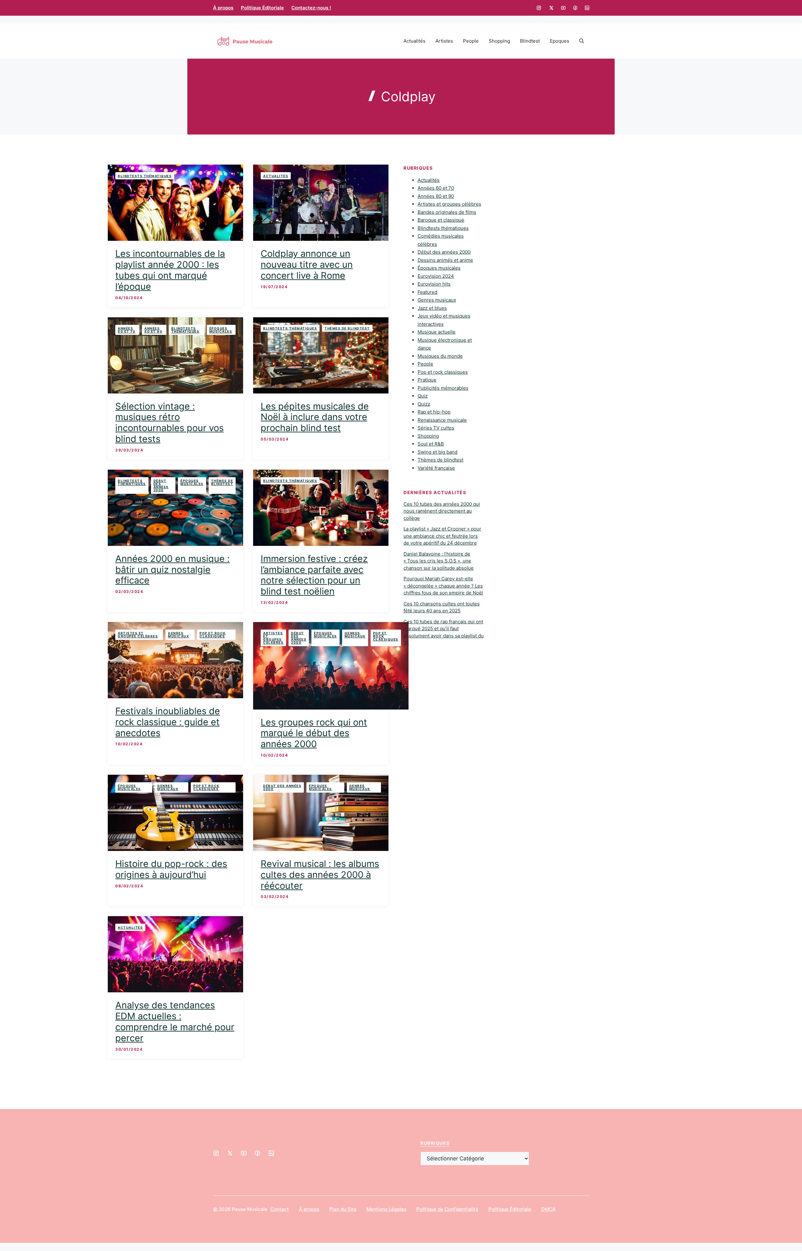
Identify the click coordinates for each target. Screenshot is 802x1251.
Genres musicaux (178, 634)
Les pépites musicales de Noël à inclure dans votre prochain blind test (315, 417)
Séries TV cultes (436, 428)
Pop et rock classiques (213, 634)
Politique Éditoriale (262, 8)
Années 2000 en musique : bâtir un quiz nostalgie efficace (172, 569)
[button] (581, 41)
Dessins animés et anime (445, 260)
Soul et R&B (431, 444)
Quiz (423, 396)
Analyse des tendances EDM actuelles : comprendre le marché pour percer (174, 1021)
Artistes (444, 41)
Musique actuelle (437, 332)
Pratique (427, 380)
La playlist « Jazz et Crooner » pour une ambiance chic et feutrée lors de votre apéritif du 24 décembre (442, 536)
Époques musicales (220, 329)
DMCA (548, 1209)
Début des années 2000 (161, 485)
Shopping (499, 41)
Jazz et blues (432, 308)
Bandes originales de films (447, 212)
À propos (223, 8)
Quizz (424, 404)
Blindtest (530, 41)
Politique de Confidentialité (447, 1209)
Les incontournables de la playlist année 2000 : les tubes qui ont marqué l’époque (170, 270)
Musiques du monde (440, 356)
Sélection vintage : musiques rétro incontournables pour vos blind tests (169, 422)
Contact (279, 1209)
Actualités (414, 41)
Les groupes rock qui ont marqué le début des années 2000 (314, 733)
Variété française (436, 468)
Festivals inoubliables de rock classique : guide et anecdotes (167, 721)
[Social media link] (538, 7)
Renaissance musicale (442, 420)
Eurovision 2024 (436, 276)
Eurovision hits (434, 284)
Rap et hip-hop (434, 412)
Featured (427, 292)
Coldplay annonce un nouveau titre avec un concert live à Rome (307, 264)
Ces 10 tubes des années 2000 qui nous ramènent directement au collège (442, 511)
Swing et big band (437, 452)
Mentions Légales (386, 1209)
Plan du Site (343, 1209)
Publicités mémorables (443, 388)
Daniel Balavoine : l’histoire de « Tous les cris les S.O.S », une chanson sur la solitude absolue (439, 561)
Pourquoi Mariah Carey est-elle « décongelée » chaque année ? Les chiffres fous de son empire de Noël (443, 586)
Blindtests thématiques (145, 176)
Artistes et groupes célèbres (138, 634)
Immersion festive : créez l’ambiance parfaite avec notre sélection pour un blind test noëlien (314, 575)
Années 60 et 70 (126, 329)
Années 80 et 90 (153, 329)
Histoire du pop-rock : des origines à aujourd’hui (171, 869)
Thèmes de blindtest (347, 328)
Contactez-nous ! (311, 8)
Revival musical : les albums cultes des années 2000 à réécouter (320, 874)
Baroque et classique (441, 220)
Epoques (559, 41)
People (471, 41)
